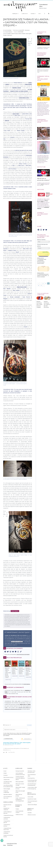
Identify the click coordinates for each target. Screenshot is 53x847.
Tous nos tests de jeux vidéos (32, 775)
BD (39, 13)
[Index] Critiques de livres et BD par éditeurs (47, 304)
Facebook (27, 690)
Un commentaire (7, 30)
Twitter (6, 691)
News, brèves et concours (8, 777)
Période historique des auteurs (42, 245)
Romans (33, 13)
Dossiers (5, 773)
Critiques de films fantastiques (7, 832)
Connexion (29, 725)
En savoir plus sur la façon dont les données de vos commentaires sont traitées (17, 734)
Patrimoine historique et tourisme (32, 802)
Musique (17, 808)
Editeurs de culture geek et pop (20, 791)
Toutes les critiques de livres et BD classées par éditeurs (20, 778)
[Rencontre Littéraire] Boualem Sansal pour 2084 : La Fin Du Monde (43, 274)
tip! (41, 194)
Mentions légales (7, 788)
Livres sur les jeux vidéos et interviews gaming (32, 788)
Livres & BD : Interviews (24, 30)
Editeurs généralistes (19, 781)
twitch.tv (42, 184)
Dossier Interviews (7, 35)
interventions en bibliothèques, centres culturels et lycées (43, 159)
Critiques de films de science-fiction (7, 829)
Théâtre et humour (19, 814)
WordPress (9, 845)
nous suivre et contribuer (17, 641)
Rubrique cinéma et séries (7, 805)
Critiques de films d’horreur (7, 825)
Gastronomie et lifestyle (32, 804)
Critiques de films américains (7, 818)
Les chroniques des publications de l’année (20, 774)
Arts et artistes (30, 796)
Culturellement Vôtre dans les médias (8, 782)
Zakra (4, 845)
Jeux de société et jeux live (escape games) (32, 784)
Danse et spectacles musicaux (19, 812)
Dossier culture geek (26, 33)
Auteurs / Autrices (41, 239)
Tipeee (29, 704)
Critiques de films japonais (7, 822)
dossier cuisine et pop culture (14, 33)
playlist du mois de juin (43, 47)
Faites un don (23, 704)
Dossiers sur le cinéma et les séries (8, 836)
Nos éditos (30, 812)
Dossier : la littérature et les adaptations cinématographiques (20, 799)
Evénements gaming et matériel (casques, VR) (32, 781)
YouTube (41, 185)
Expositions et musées (32, 798)
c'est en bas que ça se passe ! (23, 654)
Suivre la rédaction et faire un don (8, 797)
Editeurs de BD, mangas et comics (20, 788)
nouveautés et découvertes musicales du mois (42, 71)
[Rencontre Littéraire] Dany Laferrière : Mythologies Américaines (41, 261)
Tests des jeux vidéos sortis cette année (31, 772)
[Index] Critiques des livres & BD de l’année (39, 304)
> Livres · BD (24, 13)
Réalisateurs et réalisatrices (6, 809)
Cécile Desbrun (8, 31)
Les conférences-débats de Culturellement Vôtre (8, 786)
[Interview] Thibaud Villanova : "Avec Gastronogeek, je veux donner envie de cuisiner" (17, 743)
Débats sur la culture (32, 814)
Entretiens (5, 775)
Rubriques (14, 13)
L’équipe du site (6, 779)
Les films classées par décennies (8, 812)
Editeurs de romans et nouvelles (20, 784)
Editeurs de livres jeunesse (19, 795)
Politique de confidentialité (6, 791)
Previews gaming (31, 778)
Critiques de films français (8, 815)
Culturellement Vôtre (12, 843)
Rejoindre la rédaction (8, 794)
